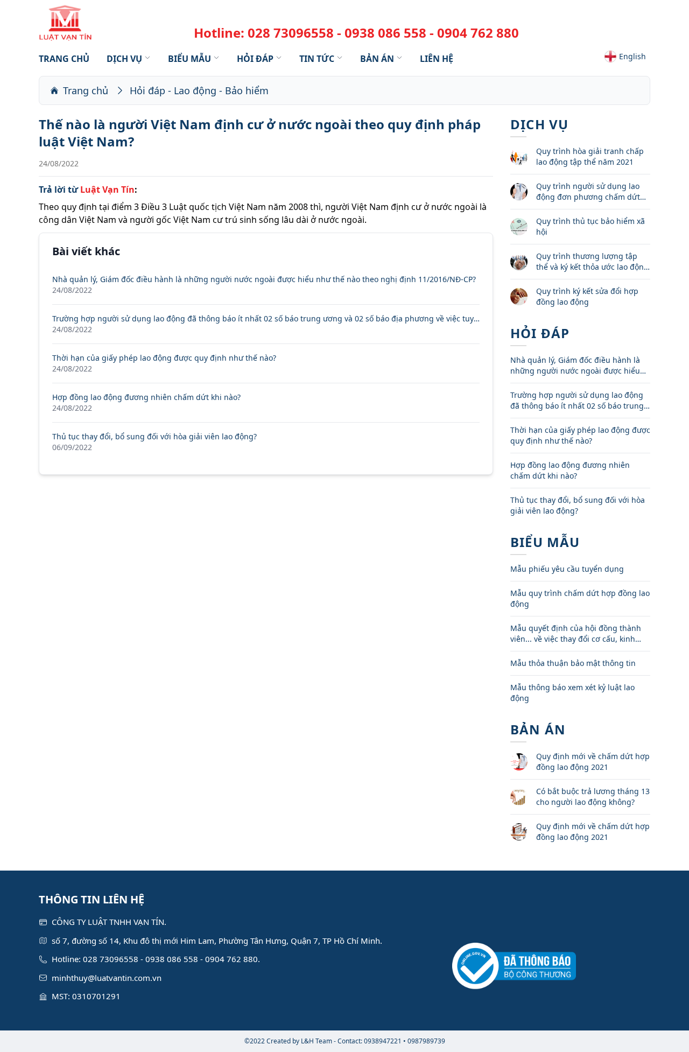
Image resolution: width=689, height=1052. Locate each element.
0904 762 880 (478, 32)
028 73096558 (291, 32)
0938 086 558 (385, 32)
